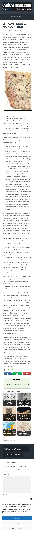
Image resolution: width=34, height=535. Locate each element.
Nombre (6, 495)
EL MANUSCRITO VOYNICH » (12, 454)
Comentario (7, 474)
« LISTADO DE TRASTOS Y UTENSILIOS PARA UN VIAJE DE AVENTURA (15, 449)
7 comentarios (18, 30)
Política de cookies (15, 532)
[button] (31, 499)
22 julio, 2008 (7, 30)
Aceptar (17, 518)
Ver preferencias (17, 528)
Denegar (17, 523)
